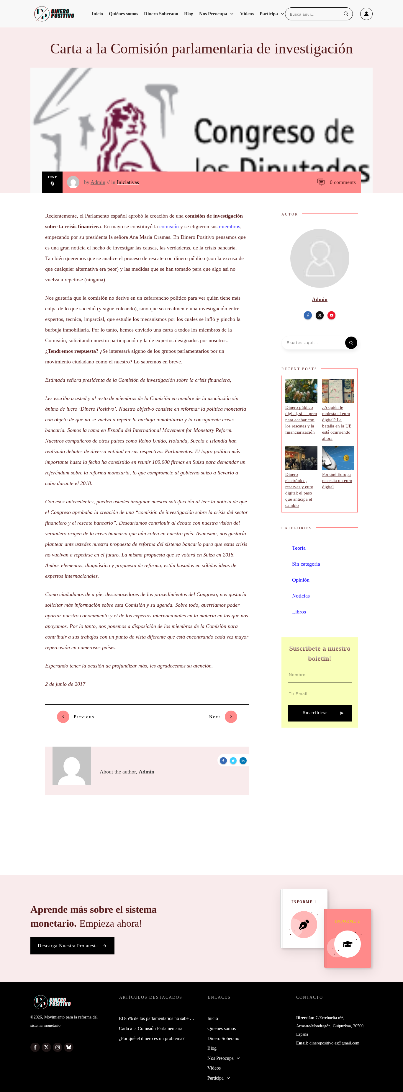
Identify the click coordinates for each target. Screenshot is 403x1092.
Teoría (299, 548)
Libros (299, 612)
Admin (98, 182)
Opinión (300, 580)
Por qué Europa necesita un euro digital (337, 480)
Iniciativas (128, 182)
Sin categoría (306, 564)
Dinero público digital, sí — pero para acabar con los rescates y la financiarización (301, 420)
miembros (229, 226)
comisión (169, 226)
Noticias (301, 596)
